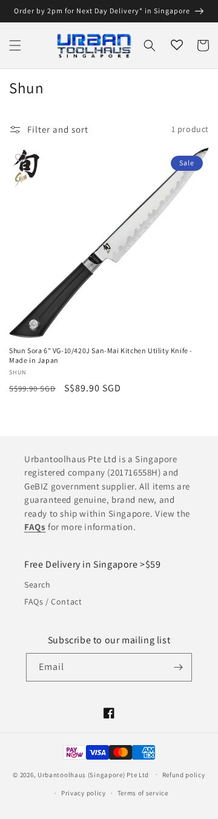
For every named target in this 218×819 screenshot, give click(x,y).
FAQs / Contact (53, 601)
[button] (15, 45)
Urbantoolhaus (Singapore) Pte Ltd (93, 774)
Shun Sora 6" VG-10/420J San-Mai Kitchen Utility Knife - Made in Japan (101, 355)
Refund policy (183, 775)
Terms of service (142, 793)
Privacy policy (83, 793)
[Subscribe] (178, 667)
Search (37, 584)
